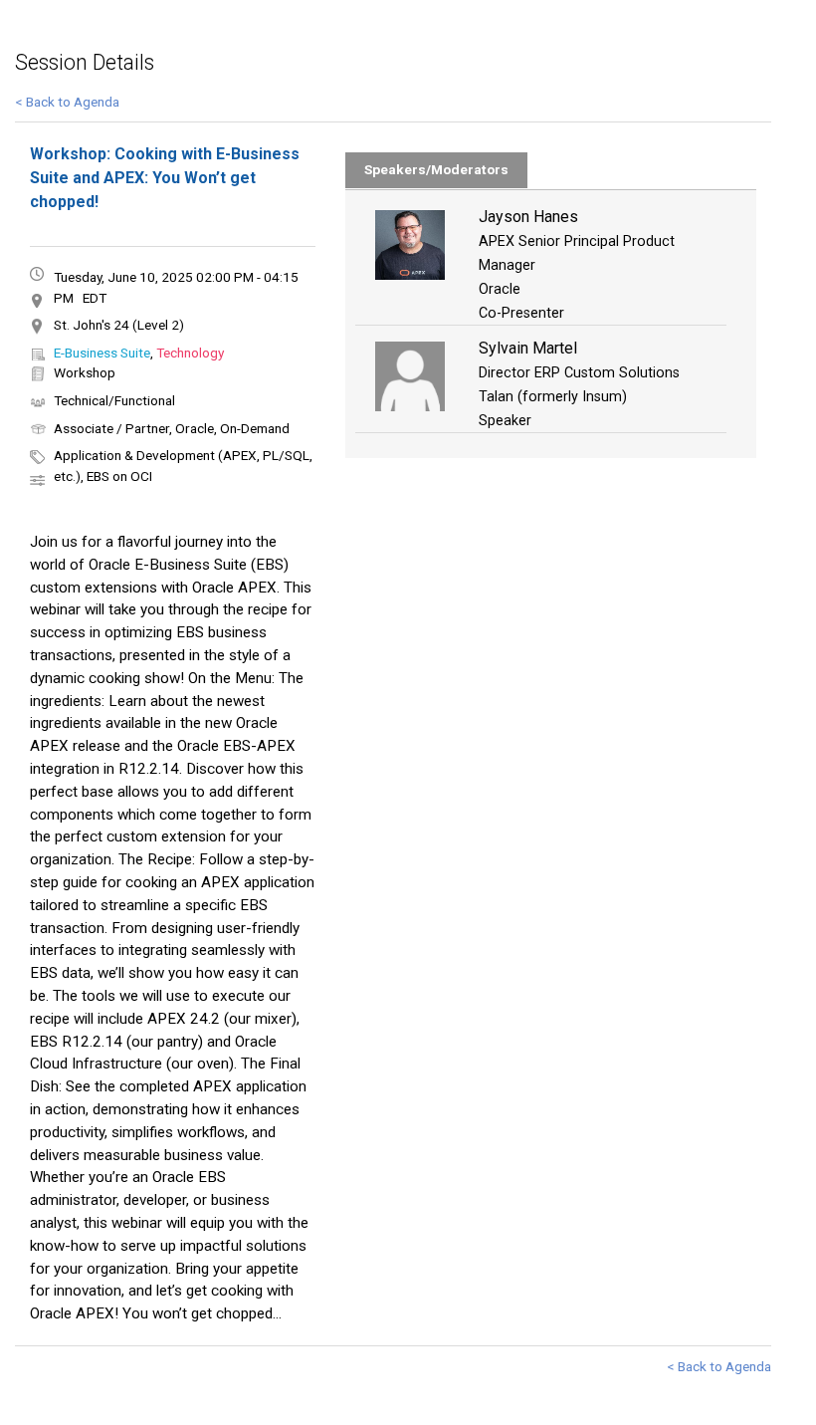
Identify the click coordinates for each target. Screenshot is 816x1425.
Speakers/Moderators (436, 169)
